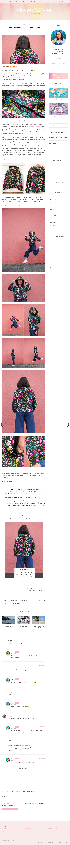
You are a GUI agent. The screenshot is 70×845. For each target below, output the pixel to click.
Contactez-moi (6, 831)
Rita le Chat (51, 196)
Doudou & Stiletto (53, 215)
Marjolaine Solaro (52, 222)
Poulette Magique (52, 199)
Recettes (48, 1)
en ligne (54, 267)
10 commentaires (27, 30)
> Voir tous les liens (53, 231)
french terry (23, 600)
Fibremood (14, 600)
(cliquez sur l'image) (58, 99)
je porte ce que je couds (16, 603)
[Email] (44, 601)
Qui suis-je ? (6, 828)
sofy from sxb (11, 715)
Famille (16, 1)
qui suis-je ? (59, 58)
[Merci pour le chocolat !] (35, 11)
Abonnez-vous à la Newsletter (58, 63)
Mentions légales (53, 828)
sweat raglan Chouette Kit (38, 143)
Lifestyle (33, 1)
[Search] (66, 1)
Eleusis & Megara (52, 225)
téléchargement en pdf (16, 493)
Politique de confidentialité (55, 829)
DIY (40, 1)
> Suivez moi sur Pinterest (54, 262)
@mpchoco (58, 187)
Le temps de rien (9, 626)
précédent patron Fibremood (34, 126)
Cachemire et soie (52, 205)
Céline (12, 652)
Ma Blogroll (28, 828)
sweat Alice (29, 141)
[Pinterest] (42, 601)
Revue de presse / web (8, 829)
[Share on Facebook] (37, 601)
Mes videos (29, 4)
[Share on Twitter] (39, 601)
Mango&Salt (51, 209)
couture (25, 24)
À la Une (20, 24)
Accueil (9, 1)
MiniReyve (51, 212)
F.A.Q (27, 829)
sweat (22, 605)
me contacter (59, 60)
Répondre (42, 639)
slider (16, 605)
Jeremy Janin (51, 219)
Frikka (5, 603)
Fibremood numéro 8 (20, 491)
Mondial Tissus (8, 605)
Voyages (25, 1)
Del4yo (50, 202)
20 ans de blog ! (23, 626)
